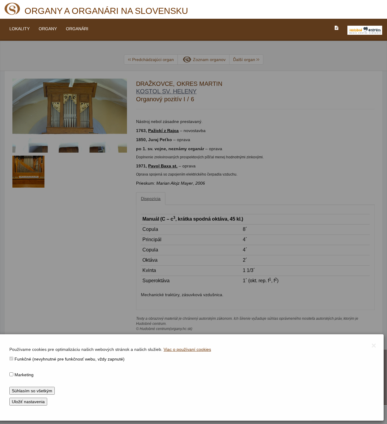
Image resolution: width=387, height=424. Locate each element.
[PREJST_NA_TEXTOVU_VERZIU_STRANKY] (336, 27)
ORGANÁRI (77, 28)
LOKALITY (19, 28)
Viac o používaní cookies (187, 349)
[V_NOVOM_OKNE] (365, 30)
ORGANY (48, 28)
